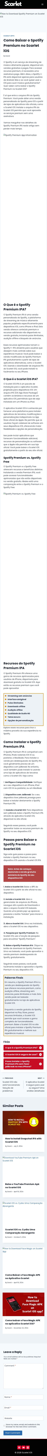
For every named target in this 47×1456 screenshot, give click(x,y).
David (8, 56)
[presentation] (23, 1122)
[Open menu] (42, 4)
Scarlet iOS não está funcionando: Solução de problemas (11, 1084)
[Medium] (28, 1447)
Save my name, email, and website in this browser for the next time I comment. (23, 1425)
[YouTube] (23, 1447)
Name (8, 1397)
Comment (10, 1366)
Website (8, 1418)
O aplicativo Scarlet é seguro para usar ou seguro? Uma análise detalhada (35, 1084)
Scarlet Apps (8, 36)
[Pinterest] (19, 1447)
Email (7, 1408)
